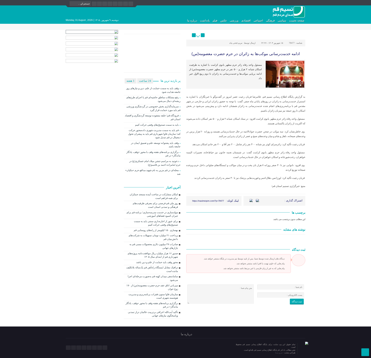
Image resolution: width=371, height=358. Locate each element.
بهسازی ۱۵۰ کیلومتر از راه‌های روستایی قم (156, 230)
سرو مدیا (279, 353)
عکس (223, 20)
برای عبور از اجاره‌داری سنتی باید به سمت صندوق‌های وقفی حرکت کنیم (156, 223)
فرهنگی (270, 20)
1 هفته (130, 80)
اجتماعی (258, 20)
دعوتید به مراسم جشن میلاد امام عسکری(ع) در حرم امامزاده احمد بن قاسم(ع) (154, 163)
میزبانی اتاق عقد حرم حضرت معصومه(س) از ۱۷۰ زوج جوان (152, 287)
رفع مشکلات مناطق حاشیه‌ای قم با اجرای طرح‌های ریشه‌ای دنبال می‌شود (153, 99)
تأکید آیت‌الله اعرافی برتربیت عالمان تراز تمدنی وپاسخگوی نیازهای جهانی (153, 314)
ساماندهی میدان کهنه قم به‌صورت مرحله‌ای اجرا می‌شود (153, 278)
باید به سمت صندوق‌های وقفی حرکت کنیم (157, 124)
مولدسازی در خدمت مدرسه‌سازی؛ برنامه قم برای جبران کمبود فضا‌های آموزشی (152, 214)
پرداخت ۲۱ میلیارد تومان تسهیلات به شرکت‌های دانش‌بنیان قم (153, 237)
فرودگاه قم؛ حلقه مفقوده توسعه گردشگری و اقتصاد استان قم (152, 117)
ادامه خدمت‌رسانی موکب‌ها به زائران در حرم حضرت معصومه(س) (245, 54)
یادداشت (205, 20)
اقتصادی (246, 20)
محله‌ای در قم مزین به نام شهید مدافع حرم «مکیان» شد (152, 172)
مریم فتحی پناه (235, 43)
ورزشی (234, 20)
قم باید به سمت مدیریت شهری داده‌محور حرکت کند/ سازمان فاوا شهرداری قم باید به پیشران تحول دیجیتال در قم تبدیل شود (154, 134)
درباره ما (192, 20)
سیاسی (282, 20)
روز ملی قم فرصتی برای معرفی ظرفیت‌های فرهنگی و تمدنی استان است (155, 205)
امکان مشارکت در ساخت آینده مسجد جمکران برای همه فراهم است (154, 196)
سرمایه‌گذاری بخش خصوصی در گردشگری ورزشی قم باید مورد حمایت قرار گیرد (153, 108)
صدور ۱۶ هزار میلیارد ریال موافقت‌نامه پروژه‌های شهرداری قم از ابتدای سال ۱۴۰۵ (153, 255)
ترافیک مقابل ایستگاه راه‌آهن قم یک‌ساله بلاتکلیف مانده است (152, 269)
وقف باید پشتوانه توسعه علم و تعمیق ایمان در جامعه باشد (155, 144)
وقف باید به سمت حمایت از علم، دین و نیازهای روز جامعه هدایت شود (153, 90)
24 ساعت (145, 80)
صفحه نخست (296, 20)
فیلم (215, 20)
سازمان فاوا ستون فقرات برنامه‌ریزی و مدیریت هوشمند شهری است (153, 296)
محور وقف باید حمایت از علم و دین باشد (157, 262)
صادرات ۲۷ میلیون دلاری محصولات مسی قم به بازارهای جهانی (153, 246)
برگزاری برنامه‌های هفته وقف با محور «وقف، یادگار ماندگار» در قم (153, 154)
